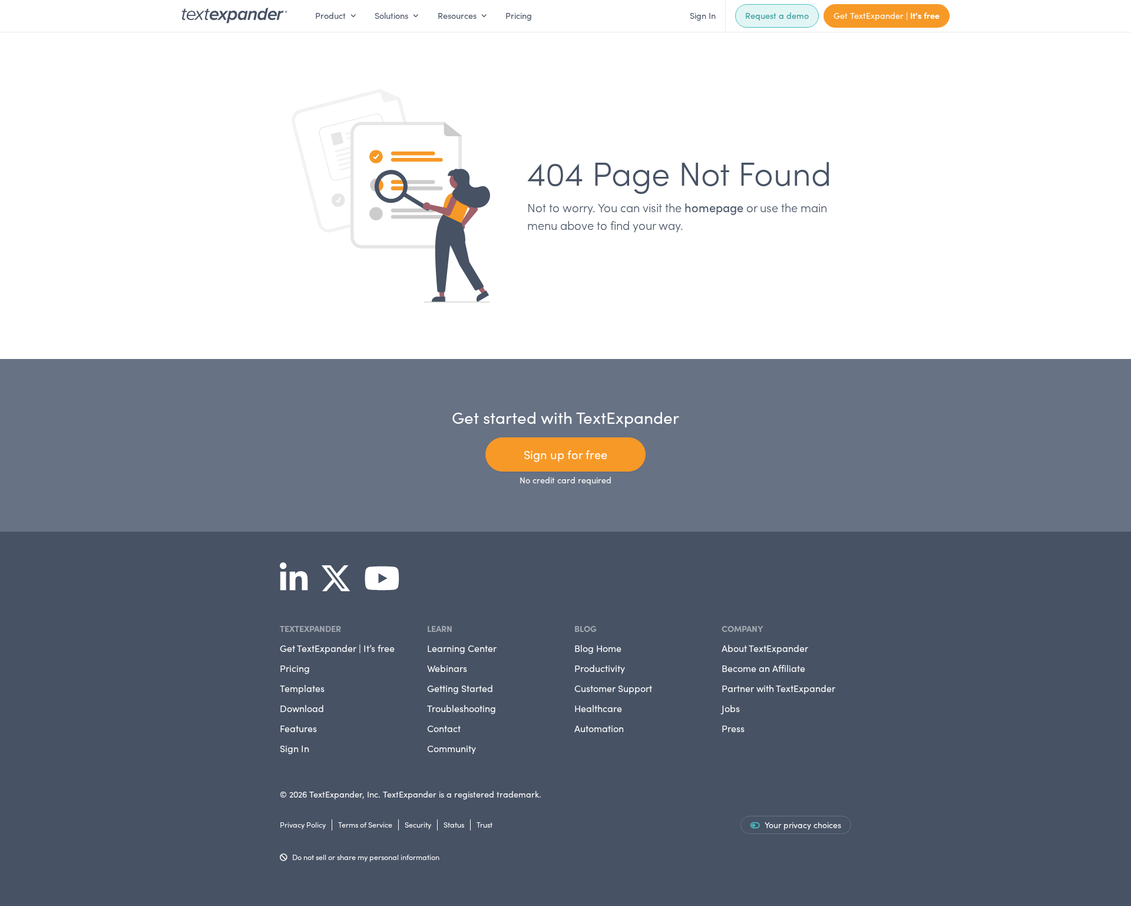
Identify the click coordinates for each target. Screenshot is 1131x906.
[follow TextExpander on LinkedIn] (298, 586)
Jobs (731, 708)
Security (418, 824)
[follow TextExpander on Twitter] (340, 586)
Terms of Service (365, 824)
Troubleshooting (461, 708)
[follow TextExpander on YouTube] (386, 586)
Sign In (703, 15)
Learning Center (462, 648)
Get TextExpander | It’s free (337, 648)
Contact (444, 728)
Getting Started (460, 688)
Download (302, 708)
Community (451, 748)
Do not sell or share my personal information (365, 857)
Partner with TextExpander (778, 688)
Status (454, 824)
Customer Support (613, 688)
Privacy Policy (303, 824)
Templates (302, 688)
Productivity (599, 668)
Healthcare (598, 708)
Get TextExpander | (887, 15)
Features (298, 728)
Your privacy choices (803, 825)
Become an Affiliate (763, 668)
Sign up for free (565, 454)
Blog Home (597, 648)
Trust (484, 824)
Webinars (447, 668)
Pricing (518, 15)
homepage (713, 207)
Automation (599, 728)
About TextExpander (765, 648)
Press (733, 728)
